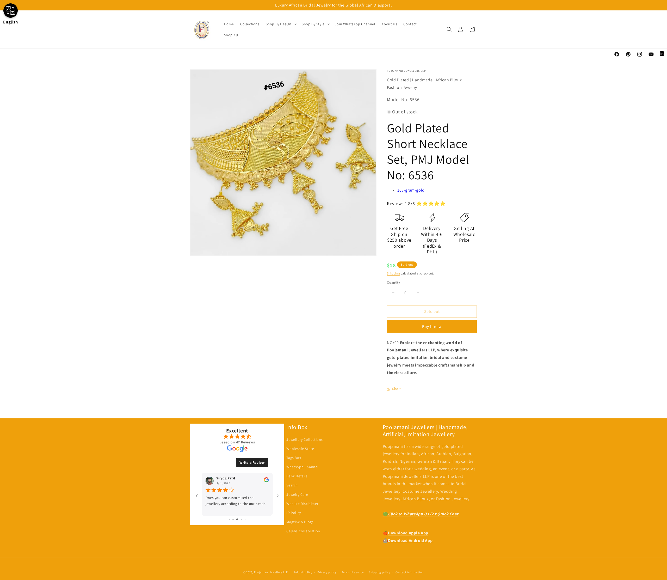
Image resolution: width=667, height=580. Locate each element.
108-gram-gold (411, 190)
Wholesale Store (300, 448)
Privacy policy (327, 572)
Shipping (393, 273)
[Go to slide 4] (241, 519)
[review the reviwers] (266, 481)
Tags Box (293, 457)
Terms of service (353, 572)
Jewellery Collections (304, 439)
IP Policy (293, 512)
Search (292, 485)
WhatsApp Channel (302, 467)
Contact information (410, 572)
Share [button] (397, 388)
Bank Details (296, 476)
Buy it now (432, 326)
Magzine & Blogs (299, 522)
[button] (281, 24)
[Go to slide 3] (237, 519)
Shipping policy (379, 572)
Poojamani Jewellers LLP (271, 572)
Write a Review (252, 462)
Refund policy (303, 572)
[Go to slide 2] (233, 519)
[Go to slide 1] (229, 519)
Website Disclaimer (302, 503)
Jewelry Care (297, 494)
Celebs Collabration (303, 531)
